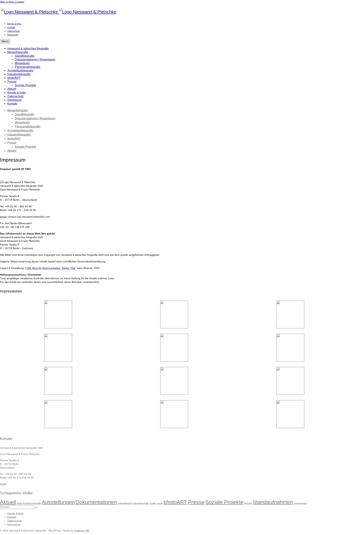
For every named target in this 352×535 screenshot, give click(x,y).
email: (4, 216)
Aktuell (8, 502)
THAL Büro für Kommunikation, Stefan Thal (50, 268)
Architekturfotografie (32, 503)
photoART (175, 502)
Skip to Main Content (12, 1)
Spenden (248, 503)
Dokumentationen (96, 502)
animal (19, 503)
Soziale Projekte (224, 502)
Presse (196, 502)
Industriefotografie (141, 503)
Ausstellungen (58, 502)
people (160, 503)
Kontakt (152, 503)
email (3, 483)
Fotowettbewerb (125, 503)
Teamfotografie (300, 503)
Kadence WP (81, 530)
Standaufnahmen (273, 502)
